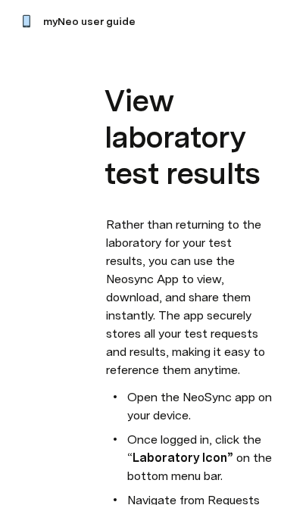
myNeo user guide (89, 21)
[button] (114, 67)
